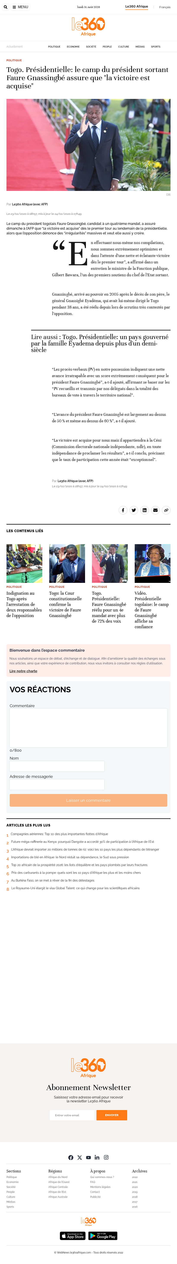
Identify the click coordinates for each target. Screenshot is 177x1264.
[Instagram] (106, 1157)
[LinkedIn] (97, 1157)
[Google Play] (102, 1235)
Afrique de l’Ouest (59, 1182)
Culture (123, 46)
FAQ (92, 1182)
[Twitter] (79, 1157)
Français (165, 7)
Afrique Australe (58, 1196)
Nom (14, 758)
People (107, 46)
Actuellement (14, 46)
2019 (134, 1191)
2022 (134, 1177)
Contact (95, 1191)
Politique (54, 46)
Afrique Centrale (58, 1187)
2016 (134, 1206)
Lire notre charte (23, 671)
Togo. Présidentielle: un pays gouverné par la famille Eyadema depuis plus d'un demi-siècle (99, 343)
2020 (135, 1187)
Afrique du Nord (58, 1177)
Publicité (95, 1196)
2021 (134, 1182)
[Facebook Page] (70, 1157)
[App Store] (73, 1235)
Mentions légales (100, 1187)
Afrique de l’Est (57, 1191)
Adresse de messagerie (31, 776)
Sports (155, 46)
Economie (73, 46)
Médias (140, 46)
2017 (134, 1201)
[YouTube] (88, 1157)
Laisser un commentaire (88, 800)
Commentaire (22, 705)
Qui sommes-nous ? (102, 1177)
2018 (134, 1196)
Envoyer (112, 1115)
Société (91, 46)
